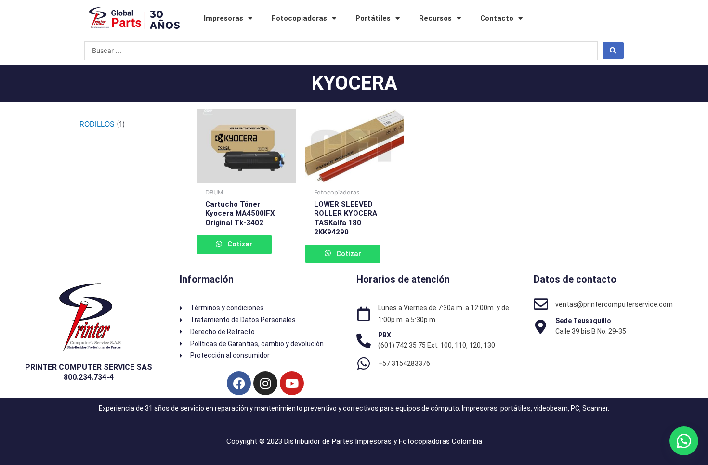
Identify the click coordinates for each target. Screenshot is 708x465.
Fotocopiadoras (299, 18)
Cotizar (238, 244)
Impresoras (223, 18)
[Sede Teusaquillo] (541, 327)
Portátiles (373, 18)
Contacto (496, 18)
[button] (683, 440)
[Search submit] (613, 50)
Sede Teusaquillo (583, 320)
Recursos (435, 18)
